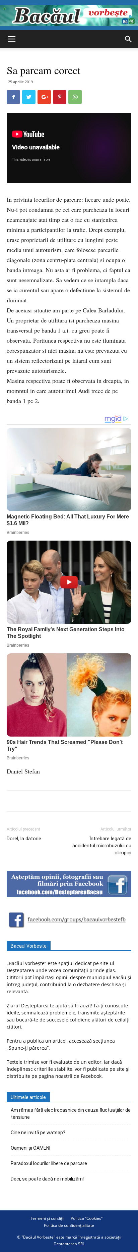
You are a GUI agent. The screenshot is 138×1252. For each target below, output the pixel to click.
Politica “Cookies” (86, 1218)
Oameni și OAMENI (30, 1148)
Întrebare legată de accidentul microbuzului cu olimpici (101, 846)
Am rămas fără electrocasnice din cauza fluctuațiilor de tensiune (71, 1113)
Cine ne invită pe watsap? (38, 1132)
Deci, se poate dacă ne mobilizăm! (47, 1179)
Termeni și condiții (47, 1218)
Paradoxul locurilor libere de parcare (49, 1163)
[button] (128, 39)
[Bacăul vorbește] (69, 15)
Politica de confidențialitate (69, 1225)
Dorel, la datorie (24, 839)
